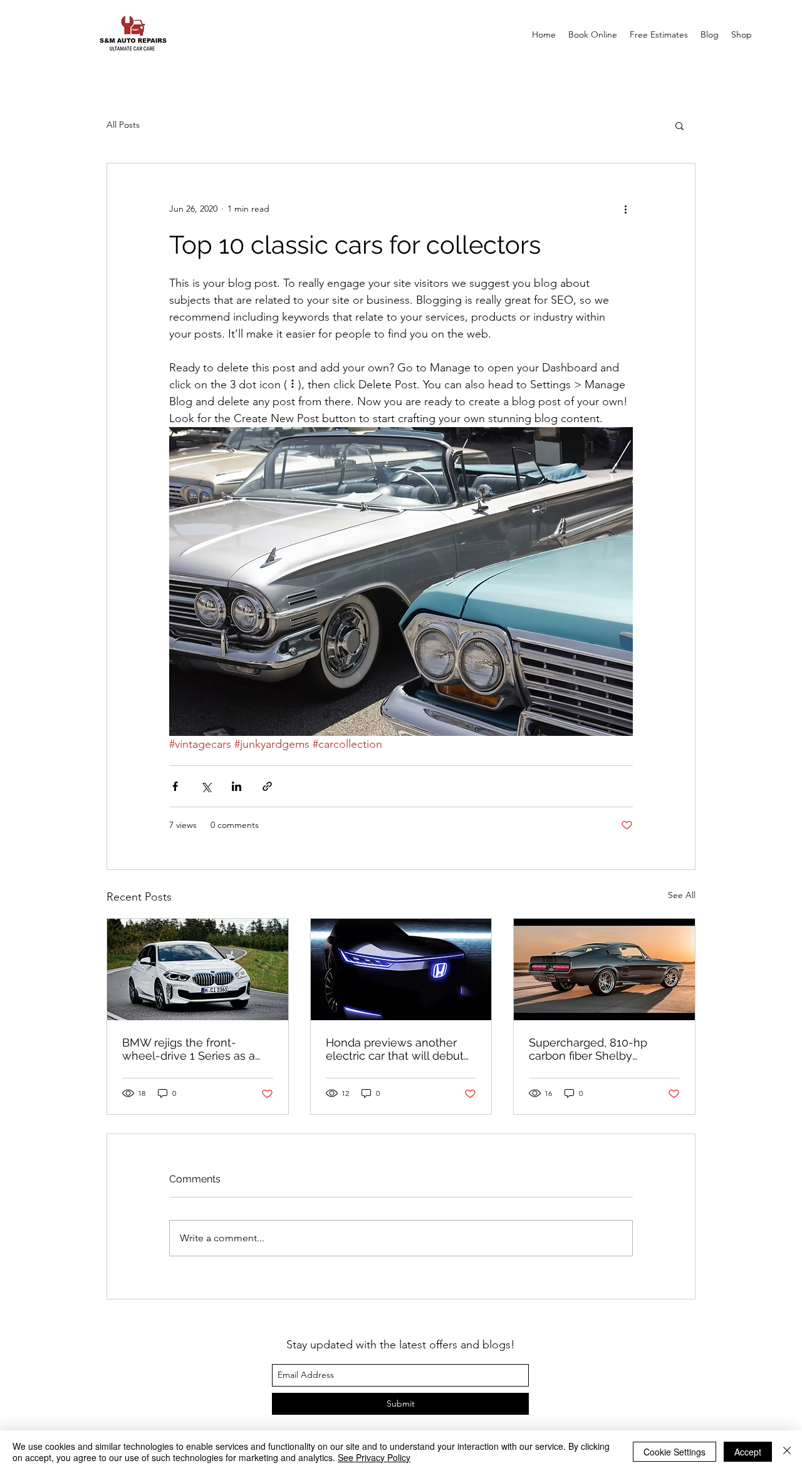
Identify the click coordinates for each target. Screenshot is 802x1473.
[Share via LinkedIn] (236, 786)
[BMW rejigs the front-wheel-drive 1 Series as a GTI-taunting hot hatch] (197, 969)
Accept (747, 1451)
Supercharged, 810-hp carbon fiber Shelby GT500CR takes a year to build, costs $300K (594, 1049)
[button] (679, 125)
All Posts (123, 124)
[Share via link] (267, 786)
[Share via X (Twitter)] (206, 786)
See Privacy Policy (374, 1457)
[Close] (786, 1451)
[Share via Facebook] (175, 786)
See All (681, 895)
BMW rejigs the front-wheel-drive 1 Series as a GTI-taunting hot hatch (188, 1049)
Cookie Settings (674, 1451)
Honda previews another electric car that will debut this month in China (395, 1049)
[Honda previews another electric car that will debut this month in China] (401, 969)
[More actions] (625, 208)
